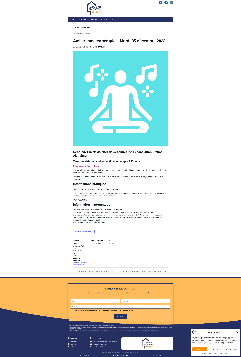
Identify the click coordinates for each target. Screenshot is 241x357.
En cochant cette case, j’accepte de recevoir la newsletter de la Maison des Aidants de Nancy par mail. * (104, 310)
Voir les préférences (231, 349)
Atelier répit (76, 262)
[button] (237, 332)
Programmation (82, 19)
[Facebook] (160, 2)
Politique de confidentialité (220, 353)
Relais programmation (79, 264)
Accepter (199, 349)
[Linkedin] (166, 2)
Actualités (104, 19)
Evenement (84, 262)
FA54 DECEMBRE (80, 200)
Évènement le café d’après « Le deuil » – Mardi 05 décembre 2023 (144, 271)
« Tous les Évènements (81, 27)
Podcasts (113, 19)
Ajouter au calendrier (84, 231)
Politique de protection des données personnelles (115, 330)
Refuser (215, 349)
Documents (94, 19)
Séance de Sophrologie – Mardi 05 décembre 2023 (96, 271)
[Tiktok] (171, 2)
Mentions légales (84, 355)
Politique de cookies (207, 353)
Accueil (72, 19)
